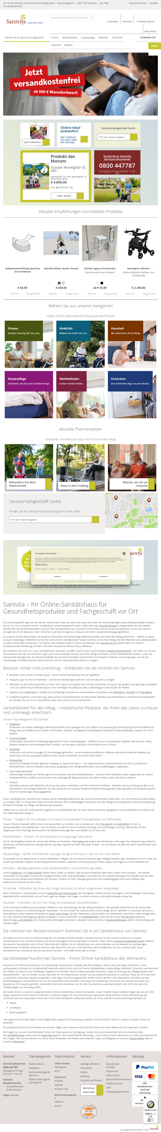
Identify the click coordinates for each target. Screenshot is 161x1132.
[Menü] (156, 1101)
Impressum (112, 1071)
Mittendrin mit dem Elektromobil (22, 484)
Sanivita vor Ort (108, 642)
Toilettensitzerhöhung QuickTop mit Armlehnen (22, 270)
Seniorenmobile (17, 738)
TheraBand (146, 692)
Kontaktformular (16, 1035)
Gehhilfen (14, 749)
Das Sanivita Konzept (112, 1065)
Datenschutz (112, 1075)
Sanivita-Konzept (108, 625)
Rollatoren (14, 724)
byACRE (59, 1084)
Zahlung (84, 1076)
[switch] (150, 1120)
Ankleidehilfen (90, 916)
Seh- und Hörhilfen (23, 919)
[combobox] (72, 17)
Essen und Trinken (59, 913)
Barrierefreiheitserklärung (120, 1079)
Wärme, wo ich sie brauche (135, 484)
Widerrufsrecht (114, 1083)
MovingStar (61, 1067)
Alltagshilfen (16, 760)
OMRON (59, 1101)
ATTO (57, 1071)
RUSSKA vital (61, 1088)
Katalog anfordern (90, 1063)
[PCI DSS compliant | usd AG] (88, 1111)
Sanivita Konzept (138, 3)
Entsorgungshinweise (117, 1091)
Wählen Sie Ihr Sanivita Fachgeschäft (24, 37)
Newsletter (19, 1041)
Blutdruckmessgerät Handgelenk (39, 1081)
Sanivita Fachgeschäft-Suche (129, 941)
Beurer (58, 1105)
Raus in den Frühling (74, 486)
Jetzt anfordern (33, 142)
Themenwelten (148, 37)
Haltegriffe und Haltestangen (62, 893)
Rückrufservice (49, 1035)
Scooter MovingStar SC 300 (68, 169)
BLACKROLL (119, 692)
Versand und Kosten (91, 1080)
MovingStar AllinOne (138, 268)
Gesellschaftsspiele (116, 919)
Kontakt (154, 3)
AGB (108, 1087)
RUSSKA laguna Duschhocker (100, 268)
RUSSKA (130, 692)
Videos (83, 1072)
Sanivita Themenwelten (119, 650)
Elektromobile (35, 872)
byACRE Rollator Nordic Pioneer (61, 268)
